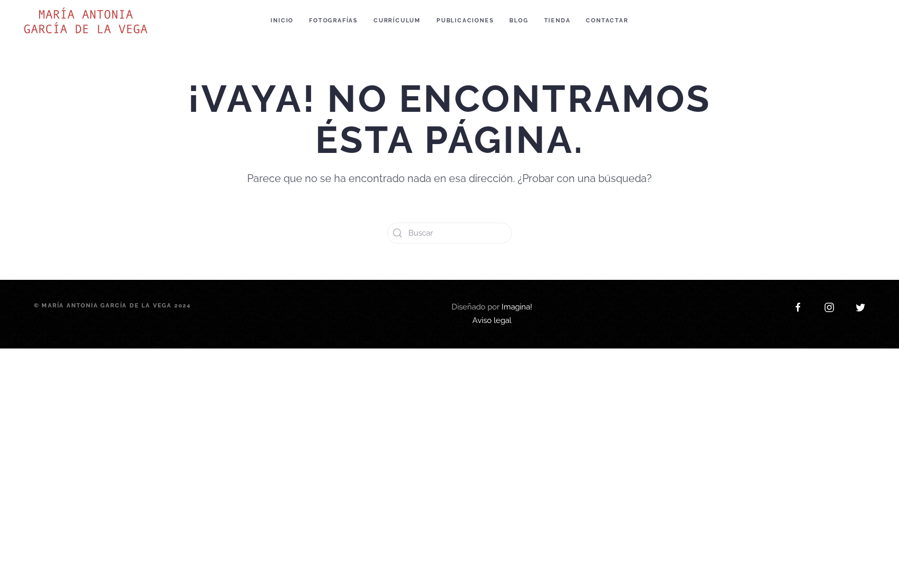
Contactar (607, 20)
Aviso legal (491, 320)
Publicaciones (465, 20)
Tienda (557, 20)
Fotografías (333, 20)
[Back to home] (87, 21)
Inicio (282, 20)
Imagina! (517, 307)
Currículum (397, 20)
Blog (518, 20)
